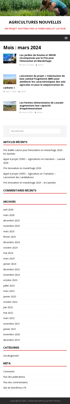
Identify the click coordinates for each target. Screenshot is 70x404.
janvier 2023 (9, 296)
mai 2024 (8, 252)
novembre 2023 (11, 274)
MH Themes (54, 400)
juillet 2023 (9, 285)
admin (40, 65)
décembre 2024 (11, 242)
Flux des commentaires (15, 382)
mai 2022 (8, 312)
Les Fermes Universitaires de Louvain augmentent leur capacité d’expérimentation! (41, 105)
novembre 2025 (11, 225)
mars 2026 (8, 215)
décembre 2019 (11, 339)
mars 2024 (8, 258)
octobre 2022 (10, 301)
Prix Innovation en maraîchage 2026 (22, 168)
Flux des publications (14, 376)
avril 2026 (8, 209)
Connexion (8, 371)
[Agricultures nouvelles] (35, 14)
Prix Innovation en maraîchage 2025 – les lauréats (29, 182)
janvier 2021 (9, 329)
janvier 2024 (9, 263)
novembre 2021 (11, 323)
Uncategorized (11, 355)
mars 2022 (8, 318)
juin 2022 (8, 307)
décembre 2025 (11, 220)
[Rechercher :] (35, 131)
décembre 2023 (11, 269)
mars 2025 (8, 231)
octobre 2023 (10, 280)
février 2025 (9, 236)
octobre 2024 (10, 247)
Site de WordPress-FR (14, 387)
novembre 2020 (11, 334)
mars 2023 (8, 291)
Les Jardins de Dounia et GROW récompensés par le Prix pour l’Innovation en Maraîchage (38, 57)
